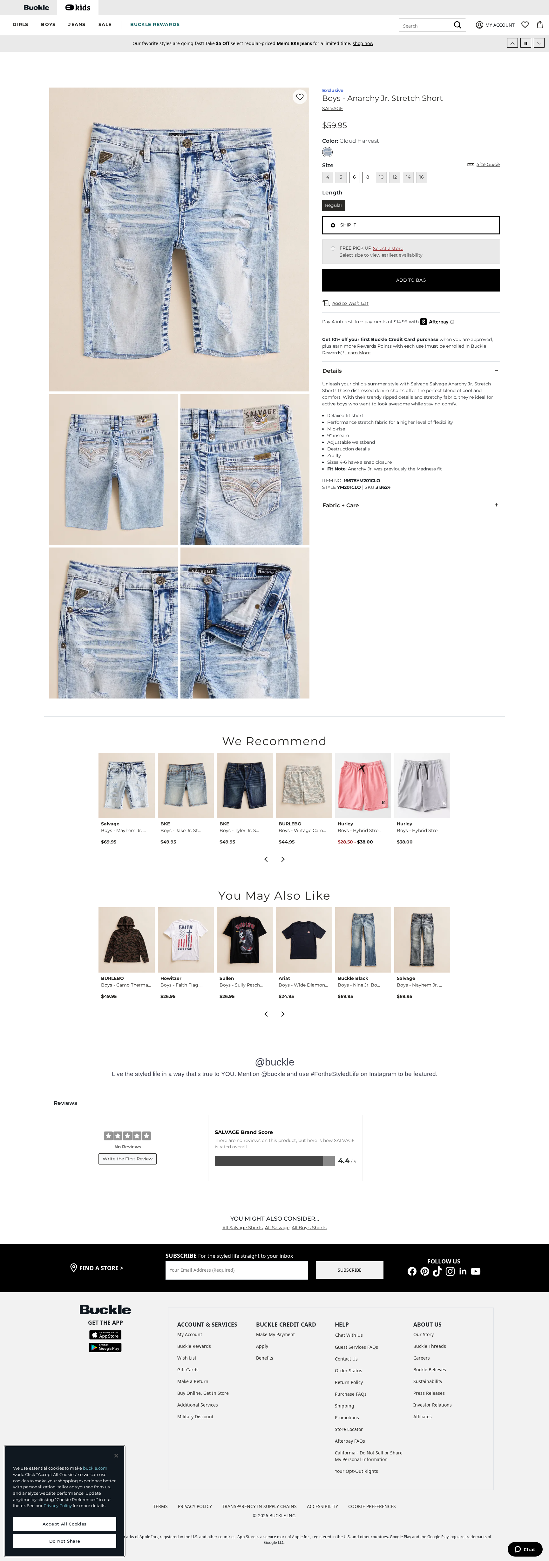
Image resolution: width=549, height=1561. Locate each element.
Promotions (347, 1417)
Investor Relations (432, 1405)
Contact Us (346, 1359)
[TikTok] (437, 1271)
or (319, 43)
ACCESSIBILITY (322, 1506)
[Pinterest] (424, 1271)
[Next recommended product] (283, 859)
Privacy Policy (58, 1505)
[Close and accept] (116, 1456)
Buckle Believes (429, 1370)
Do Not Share (64, 1541)
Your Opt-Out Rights (356, 1471)
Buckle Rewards (194, 1346)
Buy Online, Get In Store (203, 1393)
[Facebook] (412, 1271)
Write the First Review (127, 1159)
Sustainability (427, 1381)
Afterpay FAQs (350, 1441)
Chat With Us (349, 1335)
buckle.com (95, 1468)
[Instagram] (450, 1271)
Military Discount (195, 1416)
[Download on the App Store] (105, 1334)
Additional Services (197, 1405)
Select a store (388, 248)
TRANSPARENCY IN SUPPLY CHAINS (259, 1506)
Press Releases (429, 1393)
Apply (262, 1346)
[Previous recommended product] (266, 859)
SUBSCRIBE (350, 1270)
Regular (333, 205)
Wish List (186, 1358)
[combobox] (429, 24)
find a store (101, 1268)
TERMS (160, 1506)
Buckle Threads (429, 1346)
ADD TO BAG (411, 280)
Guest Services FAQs (356, 1347)
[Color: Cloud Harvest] (327, 152)
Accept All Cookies (65, 1523)
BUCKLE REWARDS (155, 24)
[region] (64, 1501)
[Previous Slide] (512, 43)
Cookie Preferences (372, 1506)
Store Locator (349, 1429)
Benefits (264, 1358)
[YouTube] (475, 1271)
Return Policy (349, 1382)
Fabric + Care (340, 505)
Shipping (344, 1406)
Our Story (423, 1334)
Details (332, 371)
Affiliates (422, 1416)
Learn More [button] (357, 353)
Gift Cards (188, 1370)
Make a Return (192, 1381)
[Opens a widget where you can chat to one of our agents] (525, 1550)
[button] (20, 25)
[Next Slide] (539, 43)
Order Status (348, 1371)
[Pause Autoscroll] (525, 43)
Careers (421, 1358)
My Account (189, 1334)
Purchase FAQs (351, 1394)
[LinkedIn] (463, 1271)
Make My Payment (275, 1334)
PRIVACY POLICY (195, 1506)
